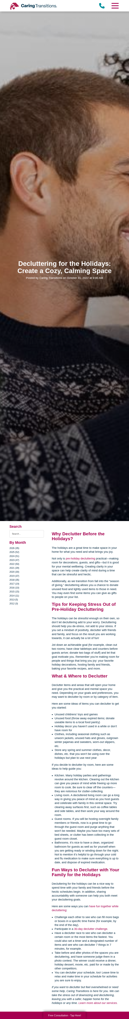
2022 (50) (14, 564)
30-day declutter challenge (90, 928)
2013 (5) (13, 599)
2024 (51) (14, 556)
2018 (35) (14, 579)
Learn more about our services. (98, 1003)
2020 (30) (14, 571)
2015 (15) (14, 591)
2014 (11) (14, 595)
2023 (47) (14, 560)
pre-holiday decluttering (80, 558)
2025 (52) (14, 552)
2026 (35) (14, 548)
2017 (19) (14, 583)
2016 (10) (14, 587)
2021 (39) (14, 568)
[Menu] (115, 5)
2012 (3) (13, 603)
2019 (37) (14, 576)
